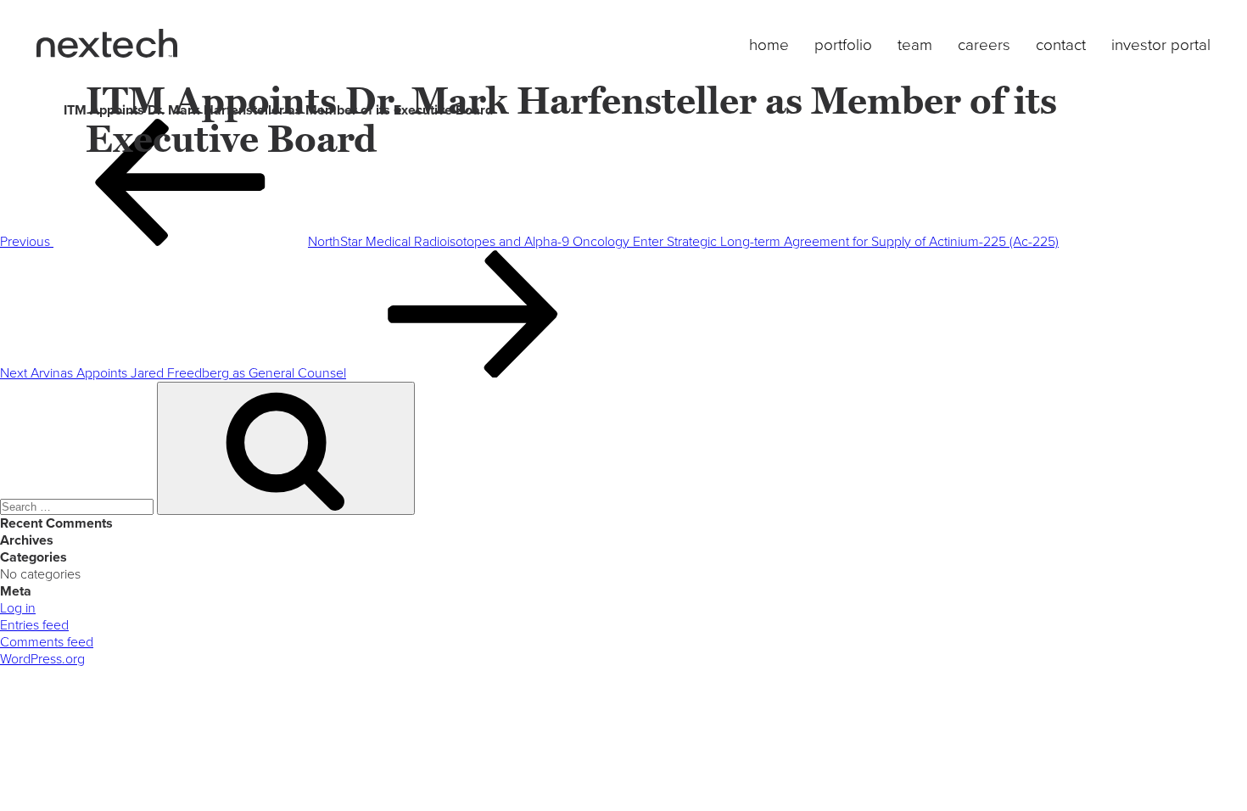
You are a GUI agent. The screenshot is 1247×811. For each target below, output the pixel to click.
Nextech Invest (106, 43)
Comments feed (46, 642)
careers (984, 45)
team (915, 45)
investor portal (1161, 45)
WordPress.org (42, 659)
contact (1061, 45)
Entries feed (34, 625)
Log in (18, 608)
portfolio (843, 45)
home (769, 45)
